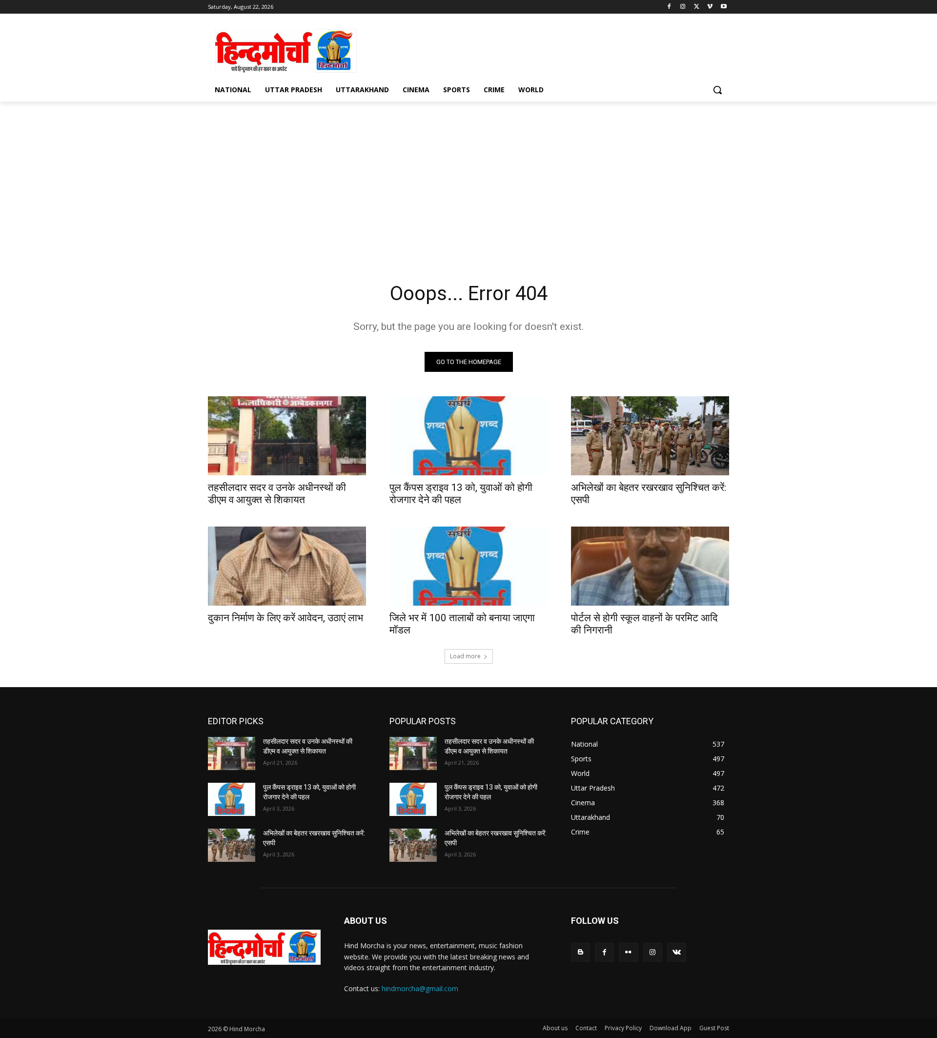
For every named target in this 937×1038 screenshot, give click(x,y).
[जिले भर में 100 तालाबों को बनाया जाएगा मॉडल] (468, 566)
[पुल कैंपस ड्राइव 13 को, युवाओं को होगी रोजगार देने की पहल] (468, 435)
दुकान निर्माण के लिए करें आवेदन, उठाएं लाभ (285, 618)
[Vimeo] (709, 7)
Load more (465, 656)
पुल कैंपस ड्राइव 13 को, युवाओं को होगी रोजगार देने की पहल (460, 494)
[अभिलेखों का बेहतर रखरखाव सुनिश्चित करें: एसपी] (650, 435)
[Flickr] (628, 952)
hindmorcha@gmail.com (420, 988)
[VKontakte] (676, 952)
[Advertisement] (541, 49)
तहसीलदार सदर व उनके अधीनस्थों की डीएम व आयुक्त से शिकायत (277, 494)
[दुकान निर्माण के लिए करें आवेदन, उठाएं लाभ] (287, 566)
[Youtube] (723, 7)
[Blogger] (580, 952)
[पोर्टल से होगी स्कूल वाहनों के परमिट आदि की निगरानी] (650, 566)
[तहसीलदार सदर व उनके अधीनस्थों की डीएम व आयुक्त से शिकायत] (287, 435)
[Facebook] (669, 7)
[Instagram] (683, 7)
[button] (717, 90)
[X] (696, 7)
